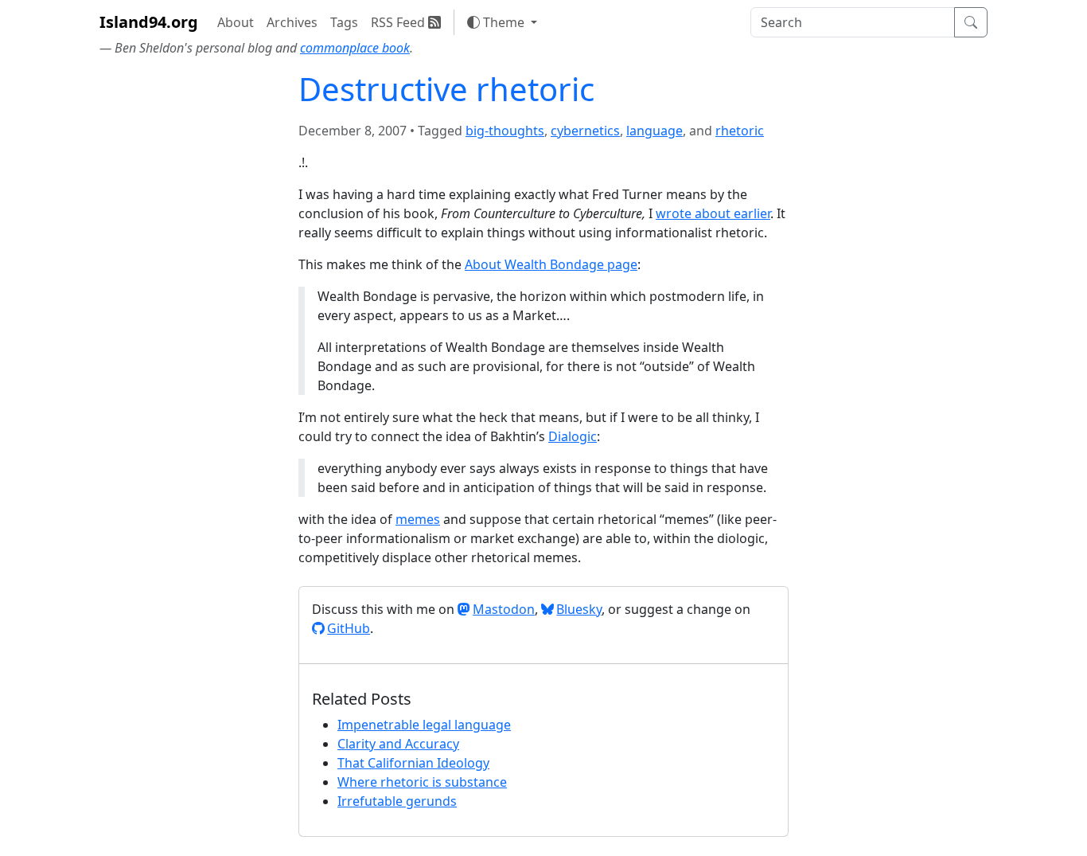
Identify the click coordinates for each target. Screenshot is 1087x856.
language (654, 130)
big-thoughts (505, 130)
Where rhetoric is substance (422, 782)
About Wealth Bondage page (551, 264)
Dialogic (572, 436)
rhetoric (739, 130)
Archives (292, 22)
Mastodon (504, 609)
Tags (344, 22)
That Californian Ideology (413, 763)
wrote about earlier (713, 213)
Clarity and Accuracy (398, 743)
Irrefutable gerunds (397, 801)
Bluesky (579, 609)
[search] (852, 22)
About (235, 22)
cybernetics (585, 130)
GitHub (348, 628)
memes (417, 519)
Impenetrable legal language (424, 724)
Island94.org (148, 22)
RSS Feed (399, 22)
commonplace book (355, 48)
